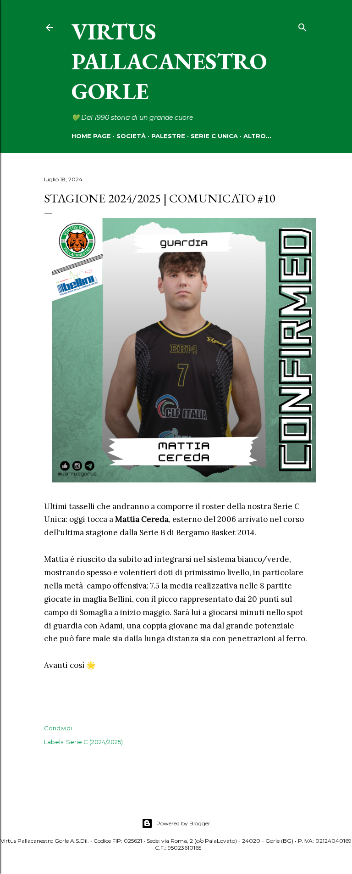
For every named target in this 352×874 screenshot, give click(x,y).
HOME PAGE (91, 136)
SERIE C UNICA (214, 136)
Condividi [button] (58, 728)
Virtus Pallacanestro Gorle (169, 61)
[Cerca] (302, 26)
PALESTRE (168, 136)
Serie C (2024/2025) (94, 741)
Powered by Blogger (183, 823)
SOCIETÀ (131, 136)
